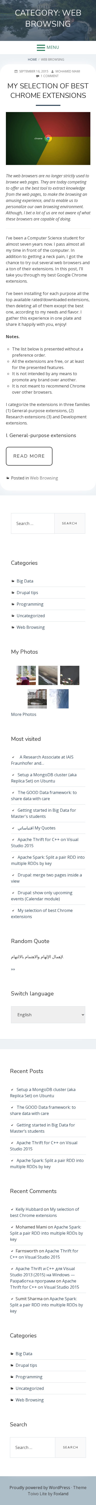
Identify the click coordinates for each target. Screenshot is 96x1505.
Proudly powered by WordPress (39, 1487)
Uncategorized (31, 615)
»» (13, 969)
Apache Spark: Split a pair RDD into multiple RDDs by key (46, 1233)
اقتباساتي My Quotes (37, 828)
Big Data (25, 581)
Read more (32, 459)
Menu (53, 47)
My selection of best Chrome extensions (48, 90)
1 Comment (50, 76)
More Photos (23, 714)
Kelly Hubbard (29, 1209)
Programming (30, 604)
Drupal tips (27, 592)
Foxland (61, 1494)
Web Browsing (44, 478)
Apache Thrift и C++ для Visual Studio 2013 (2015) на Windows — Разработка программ (42, 1275)
